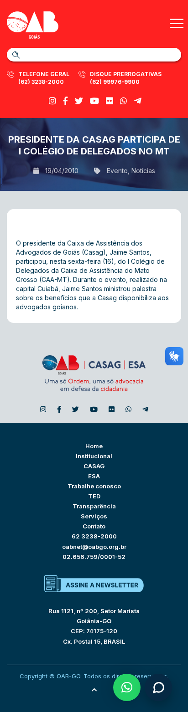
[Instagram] (52, 101)
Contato (94, 526)
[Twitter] (79, 101)
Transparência (94, 506)
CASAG (94, 466)
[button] (127, 687)
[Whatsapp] (123, 101)
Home (94, 446)
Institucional (94, 456)
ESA (94, 476)
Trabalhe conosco (94, 486)
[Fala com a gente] (158, 687)
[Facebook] (65, 101)
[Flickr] (109, 101)
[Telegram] (137, 101)
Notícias (143, 170)
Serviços (94, 516)
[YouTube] (94, 101)
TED (94, 496)
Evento (117, 170)
